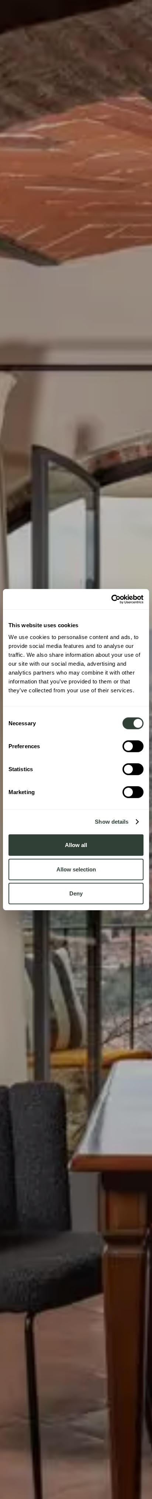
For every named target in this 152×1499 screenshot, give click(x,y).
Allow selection (76, 869)
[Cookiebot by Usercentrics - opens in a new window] (111, 599)
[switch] (133, 746)
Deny (76, 893)
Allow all (76, 845)
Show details (111, 822)
